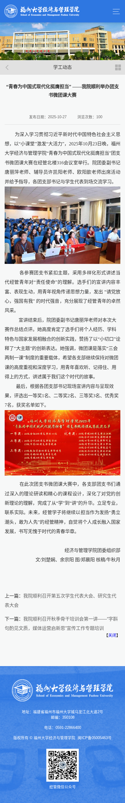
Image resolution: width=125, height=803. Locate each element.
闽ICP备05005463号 (95, 738)
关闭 (112, 635)
